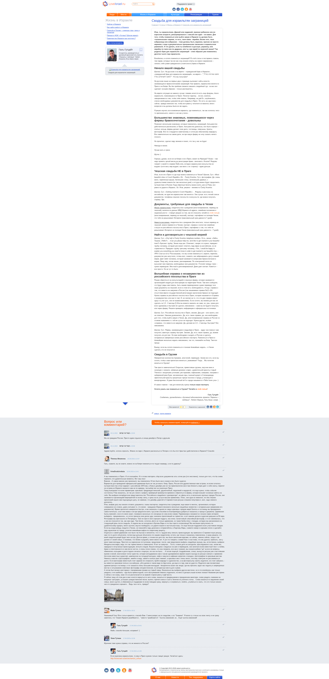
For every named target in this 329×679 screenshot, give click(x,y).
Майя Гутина (116, 610)
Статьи (162, 25)
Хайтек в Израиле (114, 24)
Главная (155, 25)
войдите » (195, 422)
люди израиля (165, 413)
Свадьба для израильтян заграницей (197, 25)
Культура (175, 14)
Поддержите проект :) (185, 4)
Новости (175, 677)
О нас (158, 677)
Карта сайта (214, 677)
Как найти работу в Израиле (118, 27)
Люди (111, 14)
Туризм (215, 14)
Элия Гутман (116, 638)
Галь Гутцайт (122, 625)
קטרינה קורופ (125, 433)
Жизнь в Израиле (148, 14)
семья (156, 413)
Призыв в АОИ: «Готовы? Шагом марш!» (122, 35)
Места (123, 14)
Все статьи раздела (115, 43)
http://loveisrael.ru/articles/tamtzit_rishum (126, 658)
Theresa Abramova (118, 459)
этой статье (214, 213)
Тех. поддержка (196, 677)
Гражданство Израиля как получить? (121, 38)
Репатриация (196, 14)
